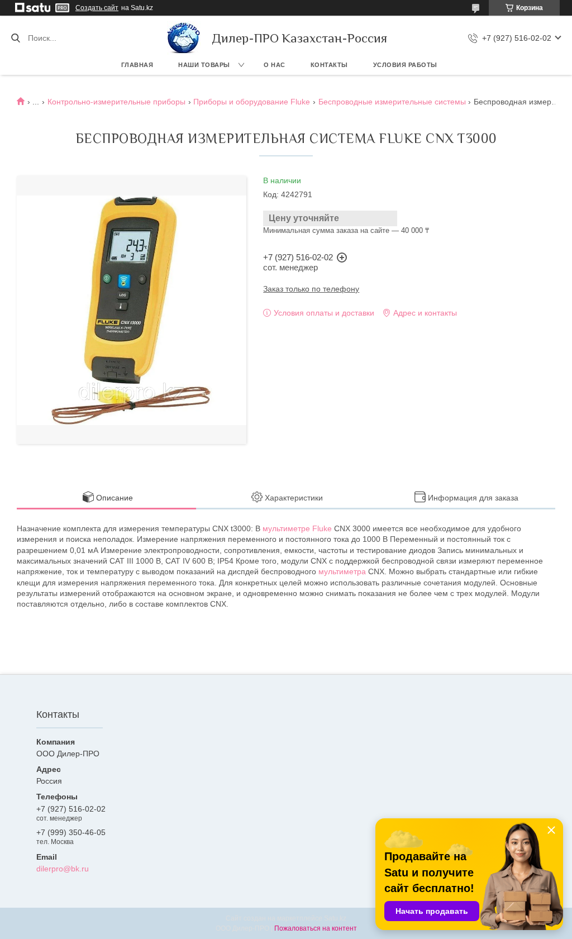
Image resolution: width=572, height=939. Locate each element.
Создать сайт (96, 8)
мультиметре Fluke (297, 528)
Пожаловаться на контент (315, 928)
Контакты (329, 64)
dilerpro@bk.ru (62, 868)
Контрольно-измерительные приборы (116, 101)
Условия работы (405, 64)
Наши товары (204, 64)
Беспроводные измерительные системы (392, 101)
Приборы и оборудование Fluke (251, 101)
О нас (274, 64)
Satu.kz (335, 918)
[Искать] (15, 38)
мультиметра (342, 571)
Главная (137, 64)
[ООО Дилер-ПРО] (184, 38)
